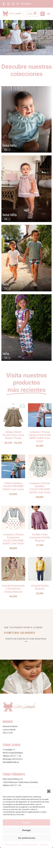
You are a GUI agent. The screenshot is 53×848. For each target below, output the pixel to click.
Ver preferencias (26, 838)
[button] (48, 791)
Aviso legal (44, 844)
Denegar (26, 830)
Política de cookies (12, 844)
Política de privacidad (29, 844)
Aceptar (26, 822)
